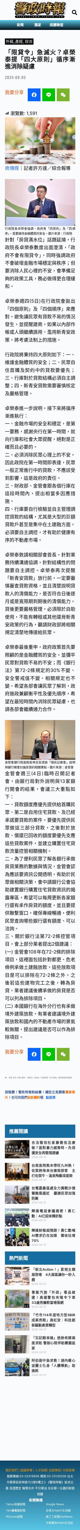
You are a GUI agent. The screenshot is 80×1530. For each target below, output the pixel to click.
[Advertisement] (40, 1420)
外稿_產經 (14, 41)
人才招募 (41, 1470)
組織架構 (26, 1470)
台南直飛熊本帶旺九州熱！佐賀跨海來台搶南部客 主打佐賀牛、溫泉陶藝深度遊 (53, 1170)
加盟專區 (55, 1470)
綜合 (29, 41)
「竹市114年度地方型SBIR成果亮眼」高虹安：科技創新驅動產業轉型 (53, 1320)
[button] (21, 25)
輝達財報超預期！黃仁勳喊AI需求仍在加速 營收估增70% (53, 1235)
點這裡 (50, 1097)
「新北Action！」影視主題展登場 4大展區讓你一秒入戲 (53, 1274)
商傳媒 (12, 168)
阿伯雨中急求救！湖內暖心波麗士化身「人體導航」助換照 (53, 1365)
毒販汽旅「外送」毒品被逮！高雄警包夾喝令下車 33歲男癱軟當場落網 (55, 1297)
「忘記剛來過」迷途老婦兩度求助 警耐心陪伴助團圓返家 (53, 1343)
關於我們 (12, 1470)
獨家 (37, 25)
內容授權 (69, 1470)
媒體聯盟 (56, 25)
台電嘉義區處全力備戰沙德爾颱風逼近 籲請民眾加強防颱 (53, 1193)
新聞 (20, 25)
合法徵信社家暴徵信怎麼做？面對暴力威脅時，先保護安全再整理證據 (53, 1147)
